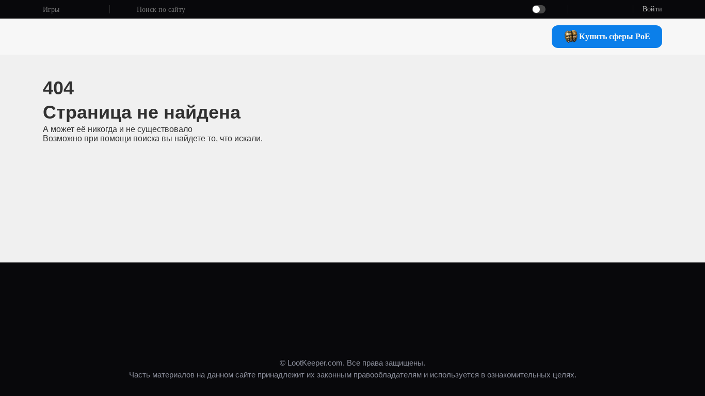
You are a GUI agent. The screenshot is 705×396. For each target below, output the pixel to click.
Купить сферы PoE (614, 36)
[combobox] (310, 9)
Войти (652, 9)
